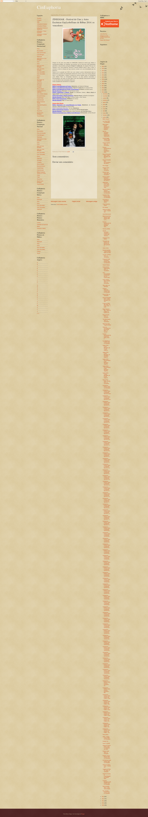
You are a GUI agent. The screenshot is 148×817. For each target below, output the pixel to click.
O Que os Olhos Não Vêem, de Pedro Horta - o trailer (107, 305)
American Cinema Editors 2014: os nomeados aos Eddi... (107, 747)
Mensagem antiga (91, 201)
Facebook (39, 18)
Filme (38, 48)
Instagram (39, 20)
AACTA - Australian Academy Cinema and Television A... (106, 134)
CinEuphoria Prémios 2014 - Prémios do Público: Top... (107, 730)
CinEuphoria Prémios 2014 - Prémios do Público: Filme (107, 696)
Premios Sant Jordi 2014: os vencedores (106, 173)
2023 (103, 72)
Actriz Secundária (41, 73)
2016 (103, 87)
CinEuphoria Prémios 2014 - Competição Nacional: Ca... (107, 483)
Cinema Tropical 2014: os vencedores (106, 144)
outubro (105, 98)
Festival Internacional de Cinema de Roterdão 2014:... (107, 224)
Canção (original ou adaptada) (41, 91)
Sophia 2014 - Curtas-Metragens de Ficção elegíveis (106, 348)
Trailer (38, 108)
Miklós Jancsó (106, 119)
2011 (103, 800)
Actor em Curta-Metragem (40, 66)
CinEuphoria (49, 7)
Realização (39, 56)
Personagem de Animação (40, 80)
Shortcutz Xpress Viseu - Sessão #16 (107, 211)
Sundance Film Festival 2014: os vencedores (106, 196)
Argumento (39, 83)
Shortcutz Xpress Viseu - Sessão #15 (107, 766)
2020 (103, 79)
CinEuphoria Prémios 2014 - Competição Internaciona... (107, 528)
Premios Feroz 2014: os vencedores (106, 169)
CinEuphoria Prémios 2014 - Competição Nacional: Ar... (107, 426)
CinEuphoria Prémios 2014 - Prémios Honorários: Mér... (107, 690)
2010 (103, 803)
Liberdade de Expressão (42, 224)
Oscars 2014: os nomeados (106, 295)
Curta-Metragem (40, 54)
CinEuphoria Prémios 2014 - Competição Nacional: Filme (107, 392)
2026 (103, 66)
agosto (104, 102)
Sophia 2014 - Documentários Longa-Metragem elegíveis (107, 368)
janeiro (104, 117)
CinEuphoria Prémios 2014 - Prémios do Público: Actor (107, 708)
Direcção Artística (41, 96)
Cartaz (38, 106)
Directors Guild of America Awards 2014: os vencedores (106, 191)
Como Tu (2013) (106, 743)
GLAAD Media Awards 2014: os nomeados (106, 139)
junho (104, 106)
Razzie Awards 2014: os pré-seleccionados (106, 787)
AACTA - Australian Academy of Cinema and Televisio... (106, 233)
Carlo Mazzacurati (107, 214)
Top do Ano (39, 110)
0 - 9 (38, 313)
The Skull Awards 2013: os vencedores (106, 320)
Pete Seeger (105, 165)
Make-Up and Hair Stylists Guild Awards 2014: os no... (107, 218)
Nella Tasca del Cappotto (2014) (107, 324)
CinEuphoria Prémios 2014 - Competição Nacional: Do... (107, 494)
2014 (103, 92)
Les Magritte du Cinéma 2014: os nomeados (106, 342)
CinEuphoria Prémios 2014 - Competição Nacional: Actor (107, 397)
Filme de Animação (41, 52)
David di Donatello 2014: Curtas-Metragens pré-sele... (107, 156)
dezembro (105, 93)
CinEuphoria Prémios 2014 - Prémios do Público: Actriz (107, 713)
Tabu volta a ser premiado (106, 286)
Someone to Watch (41, 228)
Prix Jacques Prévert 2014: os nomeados (106, 792)
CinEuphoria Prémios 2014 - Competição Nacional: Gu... (107, 466)
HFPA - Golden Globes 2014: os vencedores (106, 738)
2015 (103, 90)
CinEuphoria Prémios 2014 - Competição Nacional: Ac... (107, 403)
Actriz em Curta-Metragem (40, 69)
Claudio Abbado (106, 264)
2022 (103, 75)
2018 (103, 83)
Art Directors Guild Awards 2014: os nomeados (107, 761)
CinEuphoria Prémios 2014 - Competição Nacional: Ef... (107, 488)
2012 (103, 798)
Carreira (38, 222)
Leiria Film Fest (103, 34)
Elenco (38, 75)
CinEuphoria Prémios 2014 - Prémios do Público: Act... (107, 719)
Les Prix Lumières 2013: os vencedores (107, 256)
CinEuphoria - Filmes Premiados (41, 32)
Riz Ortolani (105, 207)
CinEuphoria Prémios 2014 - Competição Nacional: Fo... (107, 431)
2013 (103, 796)
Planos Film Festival (104, 40)
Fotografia (39, 86)
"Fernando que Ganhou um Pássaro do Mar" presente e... (106, 244)
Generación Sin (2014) (106, 238)
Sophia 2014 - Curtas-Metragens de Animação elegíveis (106, 355)
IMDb (38, 22)
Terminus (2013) (106, 228)
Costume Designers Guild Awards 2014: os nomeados (107, 782)
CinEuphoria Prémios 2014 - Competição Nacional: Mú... (107, 437)
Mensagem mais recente (58, 201)
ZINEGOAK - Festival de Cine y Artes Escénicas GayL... (106, 185)
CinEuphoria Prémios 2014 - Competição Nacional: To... (107, 517)
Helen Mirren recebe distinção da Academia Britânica (106, 127)
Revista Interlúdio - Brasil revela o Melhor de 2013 (107, 251)
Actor (38, 61)
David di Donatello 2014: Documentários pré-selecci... (107, 161)
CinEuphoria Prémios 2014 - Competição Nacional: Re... (107, 420)
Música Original (40, 88)
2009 (103, 805)
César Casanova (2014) (106, 205)
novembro (105, 96)
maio (104, 108)
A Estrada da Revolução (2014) (106, 201)
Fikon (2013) (105, 734)
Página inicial (76, 201)
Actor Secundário (41, 72)
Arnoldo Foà (105, 741)
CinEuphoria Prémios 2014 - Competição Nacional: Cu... (107, 443)
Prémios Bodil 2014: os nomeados (106, 752)
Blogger (82, 814)
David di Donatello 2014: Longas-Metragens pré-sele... (107, 299)
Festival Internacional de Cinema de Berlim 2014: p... (107, 336)
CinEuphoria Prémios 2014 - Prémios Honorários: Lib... (107, 683)
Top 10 (38, 253)
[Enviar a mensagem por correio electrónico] (73, 151)
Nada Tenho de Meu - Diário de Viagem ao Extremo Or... (107, 311)
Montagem (39, 84)
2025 (103, 68)
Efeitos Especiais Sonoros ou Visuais (41, 172)
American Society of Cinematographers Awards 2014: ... (107, 776)
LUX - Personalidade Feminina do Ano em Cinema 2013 (106, 275)
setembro (105, 100)
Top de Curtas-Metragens (40, 113)
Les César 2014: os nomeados (106, 122)
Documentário (40, 50)
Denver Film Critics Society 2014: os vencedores (106, 381)
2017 (103, 85)
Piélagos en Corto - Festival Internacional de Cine (105, 37)
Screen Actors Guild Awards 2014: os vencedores (106, 268)
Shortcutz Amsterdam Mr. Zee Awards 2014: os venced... (107, 329)
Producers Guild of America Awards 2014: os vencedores (106, 261)
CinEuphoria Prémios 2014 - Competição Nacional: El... (107, 506)
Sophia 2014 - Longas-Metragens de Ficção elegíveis (106, 375)
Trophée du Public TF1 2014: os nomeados (107, 770)
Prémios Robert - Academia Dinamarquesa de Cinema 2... (106, 178)
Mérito (38, 226)
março (104, 113)
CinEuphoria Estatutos (42, 24)
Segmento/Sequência (42, 105)
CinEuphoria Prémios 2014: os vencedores (106, 387)
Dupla (38, 77)
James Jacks (106, 248)
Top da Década (40, 116)
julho (104, 104)
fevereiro (105, 115)
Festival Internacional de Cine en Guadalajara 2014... (107, 150)
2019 (103, 81)
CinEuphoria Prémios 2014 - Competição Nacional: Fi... (107, 500)
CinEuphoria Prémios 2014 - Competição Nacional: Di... (107, 471)
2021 (103, 77)
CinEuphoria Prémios (41, 26)
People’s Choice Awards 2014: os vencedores (106, 757)
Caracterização (40, 99)
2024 (103, 70)
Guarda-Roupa (40, 97)
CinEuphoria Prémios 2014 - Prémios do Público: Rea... (107, 702)
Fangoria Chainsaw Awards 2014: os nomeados (106, 290)
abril (104, 110)
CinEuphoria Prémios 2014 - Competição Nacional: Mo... (107, 477)
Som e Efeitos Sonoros (42, 94)
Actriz (38, 63)
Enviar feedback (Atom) (62, 204)
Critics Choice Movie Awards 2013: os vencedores (106, 281)
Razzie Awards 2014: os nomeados (106, 316)
